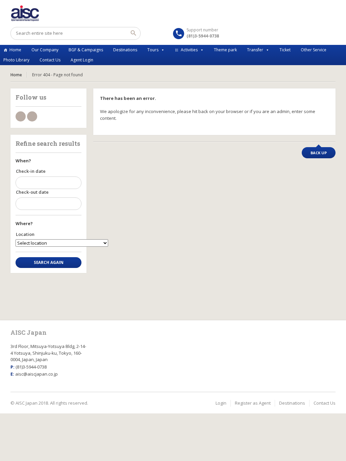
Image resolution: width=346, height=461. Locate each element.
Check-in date (31, 171)
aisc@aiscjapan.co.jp (36, 374)
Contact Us (50, 60)
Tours (152, 50)
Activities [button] (189, 50)
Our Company (44, 50)
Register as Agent (253, 403)
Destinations (125, 50)
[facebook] (21, 116)
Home (15, 50)
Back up (319, 152)
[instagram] (32, 116)
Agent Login (82, 60)
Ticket (285, 50)
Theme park (225, 50)
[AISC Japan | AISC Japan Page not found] (173, 13)
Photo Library (16, 60)
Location (25, 234)
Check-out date (32, 192)
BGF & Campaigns (86, 50)
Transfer (255, 50)
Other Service (313, 50)
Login (221, 403)
